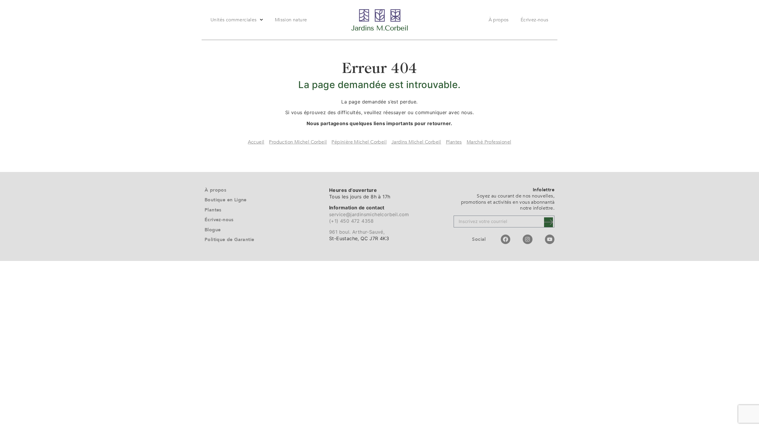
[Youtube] (549, 239)
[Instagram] (527, 239)
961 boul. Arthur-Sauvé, (357, 232)
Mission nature (291, 20)
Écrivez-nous (534, 20)
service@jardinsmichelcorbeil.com (369, 214)
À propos (499, 20)
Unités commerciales (234, 20)
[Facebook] (505, 239)
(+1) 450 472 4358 (351, 221)
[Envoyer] (548, 222)
